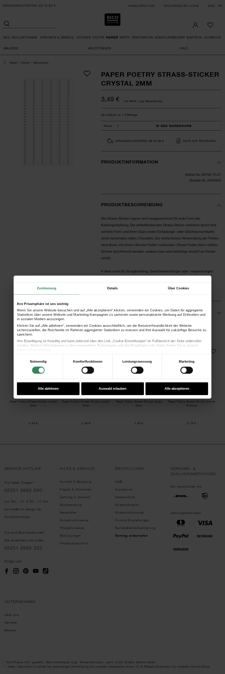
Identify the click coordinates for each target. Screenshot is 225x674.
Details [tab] (112, 288)
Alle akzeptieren (177, 388)
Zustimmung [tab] (46, 288)
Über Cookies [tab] (178, 288)
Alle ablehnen (48, 388)
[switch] (88, 370)
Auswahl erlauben (112, 388)
